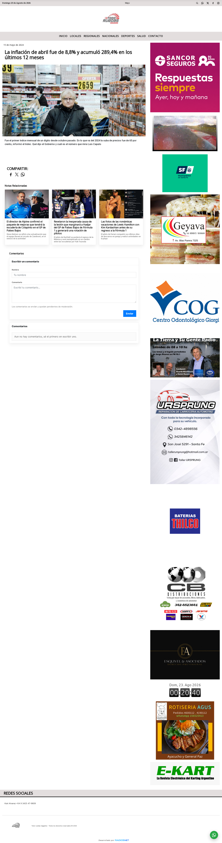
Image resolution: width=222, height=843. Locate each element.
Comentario (17, 282)
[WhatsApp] (202, 3)
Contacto (155, 36)
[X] (207, 3)
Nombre (15, 270)
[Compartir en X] (16, 174)
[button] (197, 3)
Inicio (63, 36)
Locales (75, 36)
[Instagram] (218, 3)
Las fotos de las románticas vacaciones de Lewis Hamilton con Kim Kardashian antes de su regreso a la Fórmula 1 (120, 226)
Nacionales (110, 36)
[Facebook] (213, 3)
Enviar (129, 313)
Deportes (128, 36)
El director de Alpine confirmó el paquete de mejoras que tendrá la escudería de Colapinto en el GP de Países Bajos (26, 226)
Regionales (92, 36)
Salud (141, 36)
